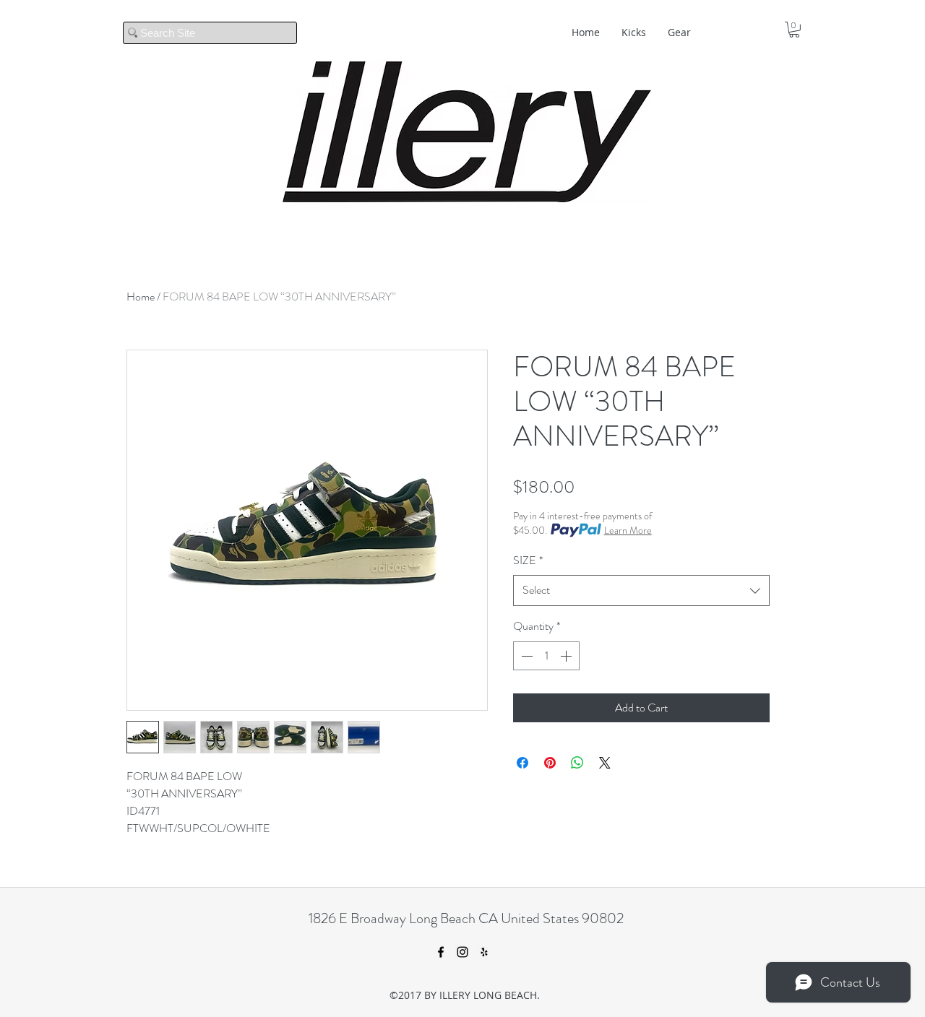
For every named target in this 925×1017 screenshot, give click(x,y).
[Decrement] (525, 656)
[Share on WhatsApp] (577, 762)
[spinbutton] (546, 656)
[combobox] (641, 590)
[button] (794, 30)
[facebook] (441, 952)
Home (140, 296)
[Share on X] (605, 762)
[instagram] (462, 952)
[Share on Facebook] (522, 762)
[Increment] (567, 656)
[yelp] (484, 952)
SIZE (528, 560)
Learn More (628, 530)
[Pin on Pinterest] (550, 762)
